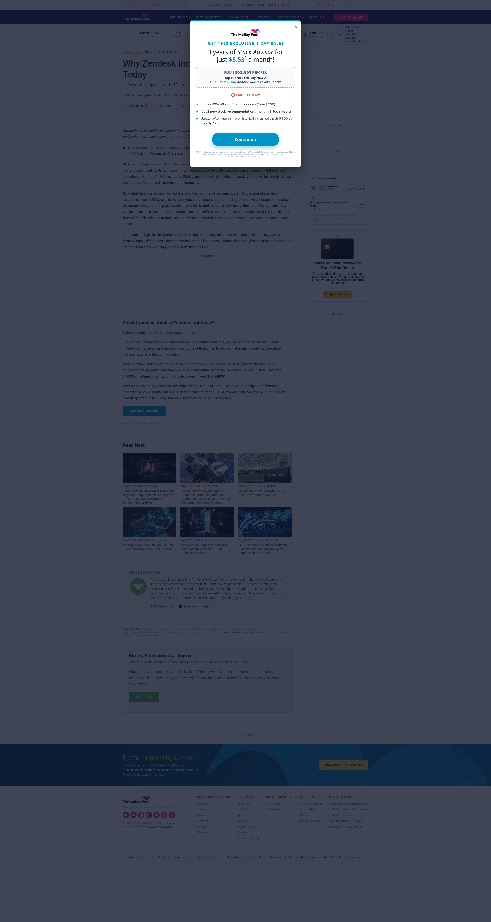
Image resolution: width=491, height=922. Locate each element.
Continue (245, 139)
